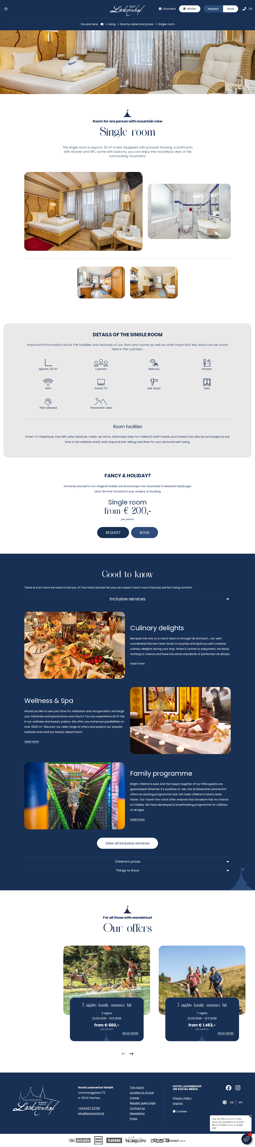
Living (112, 24)
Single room (166, 24)
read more (31, 741)
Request (213, 9)
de (250, 9)
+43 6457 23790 (89, 1108)
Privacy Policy (182, 1098)
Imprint (178, 1103)
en (240, 1102)
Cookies (181, 1111)
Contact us (137, 1108)
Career (134, 1098)
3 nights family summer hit (106, 1005)
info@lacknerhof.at (91, 1113)
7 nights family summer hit (202, 1005)
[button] (124, 1054)
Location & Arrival (142, 1093)
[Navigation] (6, 9)
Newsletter (137, 1113)
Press (133, 1119)
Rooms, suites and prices (137, 24)
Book (230, 9)
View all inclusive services (127, 843)
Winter (191, 9)
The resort (137, 1088)
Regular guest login (143, 1103)
